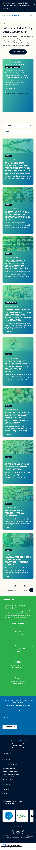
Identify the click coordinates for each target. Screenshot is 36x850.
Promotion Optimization (10, 771)
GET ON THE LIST (18, 52)
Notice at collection (8, 848)
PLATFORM (7, 753)
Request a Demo (18, 745)
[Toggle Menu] (31, 15)
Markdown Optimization (10, 780)
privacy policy (25, 838)
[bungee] (18, 740)
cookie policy (14, 838)
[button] (14, 826)
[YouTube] (22, 832)
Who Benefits (7, 760)
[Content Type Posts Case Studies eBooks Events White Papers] (18, 125)
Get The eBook (10, 89)
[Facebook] (13, 832)
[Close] (34, 4)
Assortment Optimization (11, 777)
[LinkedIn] (18, 832)
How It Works (7, 757)
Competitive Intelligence (11, 774)
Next (33, 646)
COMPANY (6, 790)
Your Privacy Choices (13, 845)
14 (25, 585)
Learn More (6, 8)
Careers (5, 793)
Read (8, 182)
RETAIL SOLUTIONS (10, 764)
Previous (3, 646)
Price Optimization (9, 768)
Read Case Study (18, 623)
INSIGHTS (6, 784)
